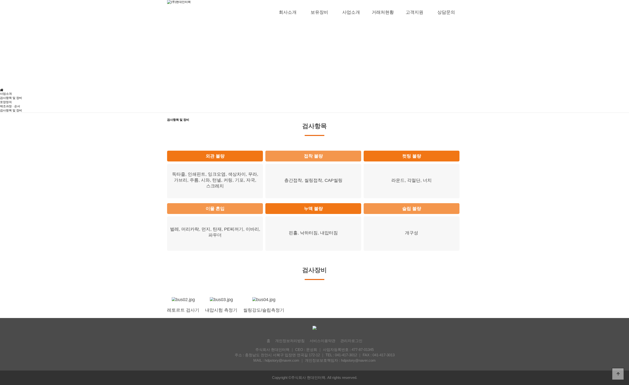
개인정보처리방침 (290, 341)
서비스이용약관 (322, 341)
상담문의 (446, 12)
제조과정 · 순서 (10, 106)
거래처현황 (383, 12)
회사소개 (288, 12)
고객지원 (414, 12)
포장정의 (6, 102)
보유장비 (319, 12)
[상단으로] (618, 374)
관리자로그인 (351, 341)
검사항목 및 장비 (11, 98)
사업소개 (351, 12)
